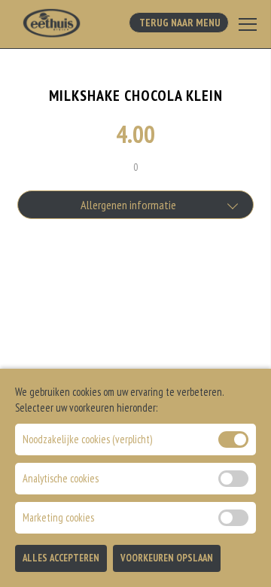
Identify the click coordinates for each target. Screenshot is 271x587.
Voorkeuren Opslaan (166, 558)
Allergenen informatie (128, 204)
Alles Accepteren (61, 558)
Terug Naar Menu (179, 22)
